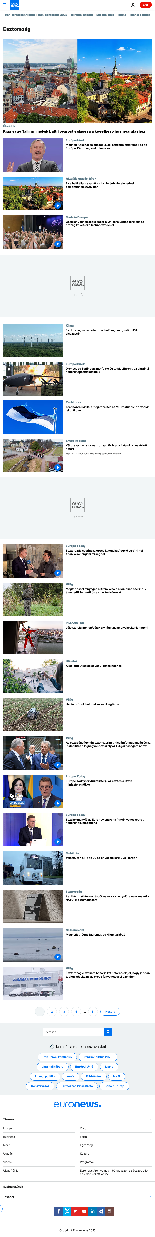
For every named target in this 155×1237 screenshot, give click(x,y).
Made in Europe (77, 217)
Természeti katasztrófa (77, 1086)
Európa (8, 1128)
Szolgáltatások (13, 1186)
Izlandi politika (140, 14)
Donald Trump (114, 1086)
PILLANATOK (75, 622)
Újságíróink (10, 1170)
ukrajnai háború (82, 14)
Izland (122, 14)
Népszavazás (40, 1086)
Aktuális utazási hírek (81, 178)
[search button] (108, 1032)
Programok (87, 1162)
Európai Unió (105, 14)
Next (108, 1011)
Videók (7, 1162)
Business (9, 1136)
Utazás (8, 1153)
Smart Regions (76, 440)
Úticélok (9, 126)
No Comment (75, 929)
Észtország (74, 891)
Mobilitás (72, 853)
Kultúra (84, 1153)
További (8, 1197)
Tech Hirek (73, 402)
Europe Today (75, 546)
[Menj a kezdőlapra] (14, 5)
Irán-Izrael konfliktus (20, 14)
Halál (116, 1076)
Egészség (86, 1145)
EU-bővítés (94, 1076)
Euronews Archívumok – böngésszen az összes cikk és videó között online (114, 1172)
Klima (70, 325)
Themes (8, 1119)
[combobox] (77, 1032)
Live (146, 4)
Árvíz (70, 1076)
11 (93, 1011)
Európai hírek (75, 140)
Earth (83, 1136)
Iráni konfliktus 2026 (53, 14)
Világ (69, 584)
